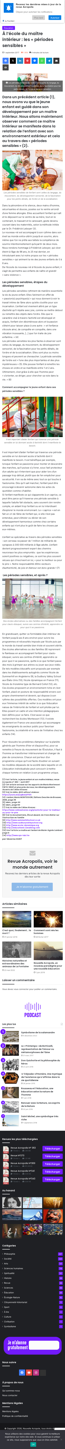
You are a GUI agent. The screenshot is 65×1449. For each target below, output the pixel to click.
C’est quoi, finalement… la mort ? (16, 932)
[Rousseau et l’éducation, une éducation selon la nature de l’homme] (10, 1092)
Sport (6, 1307)
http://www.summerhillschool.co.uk (23, 820)
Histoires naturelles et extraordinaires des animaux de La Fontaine (15, 963)
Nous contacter (9, 1395)
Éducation (8, 28)
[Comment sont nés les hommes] (48, 919)
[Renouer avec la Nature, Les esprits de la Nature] (10, 1107)
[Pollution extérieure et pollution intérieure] (53, 1229)
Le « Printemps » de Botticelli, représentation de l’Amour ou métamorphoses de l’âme (37, 1049)
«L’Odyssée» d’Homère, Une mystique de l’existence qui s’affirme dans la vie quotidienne (41, 1077)
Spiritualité (9, 1273)
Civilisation (9, 1321)
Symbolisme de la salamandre (38, 1032)
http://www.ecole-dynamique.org (22, 825)
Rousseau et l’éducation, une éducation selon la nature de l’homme (37, 1091)
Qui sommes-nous (11, 1390)
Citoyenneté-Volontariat (15, 1302)
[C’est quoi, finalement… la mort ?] (16, 919)
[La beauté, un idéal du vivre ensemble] (32, 1229)
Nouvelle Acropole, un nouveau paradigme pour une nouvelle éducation (48, 965)
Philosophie (9, 1254)
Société (7, 1259)
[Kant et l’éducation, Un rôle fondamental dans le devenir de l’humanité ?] (12, 1231)
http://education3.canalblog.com (23, 827)
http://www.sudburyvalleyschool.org (24, 822)
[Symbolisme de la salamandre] (10, 1036)
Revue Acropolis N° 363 (23, 1147)
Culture (7, 1317)
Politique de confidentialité (15, 1416)
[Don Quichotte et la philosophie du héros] (10, 1064)
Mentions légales (10, 1411)
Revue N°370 (17, 1155)
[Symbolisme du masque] (53, 1216)
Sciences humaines (13, 1268)
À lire (6, 1312)
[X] (13, 61)
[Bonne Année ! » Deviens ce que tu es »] (53, 1202)
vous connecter (21, 989)
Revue (7, 1283)
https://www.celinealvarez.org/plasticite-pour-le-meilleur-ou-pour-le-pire (31, 811)
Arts (6, 1263)
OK (33, 1444)
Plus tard (38, 17)
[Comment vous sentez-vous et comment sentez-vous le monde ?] (32, 1214)
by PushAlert (9, 21)
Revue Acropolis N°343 (23, 1178)
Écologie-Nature (12, 1297)
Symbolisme (10, 1326)
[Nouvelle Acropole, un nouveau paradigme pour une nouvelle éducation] (48, 951)
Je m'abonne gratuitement (32, 886)
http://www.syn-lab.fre (18, 835)
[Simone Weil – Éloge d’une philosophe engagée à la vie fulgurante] (12, 1202)
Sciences (8, 1288)
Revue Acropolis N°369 (23, 1163)
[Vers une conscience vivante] (12, 1214)
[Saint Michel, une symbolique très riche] (10, 1120)
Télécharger (52, 1148)
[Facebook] (6, 61)
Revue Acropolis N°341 (23, 1170)
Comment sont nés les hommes (46, 932)
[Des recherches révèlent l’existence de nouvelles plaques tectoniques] (32, 1202)
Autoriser (54, 17)
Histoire (7, 1278)
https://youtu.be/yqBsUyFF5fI (16, 794)
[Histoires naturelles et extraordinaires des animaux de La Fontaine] (16, 950)
